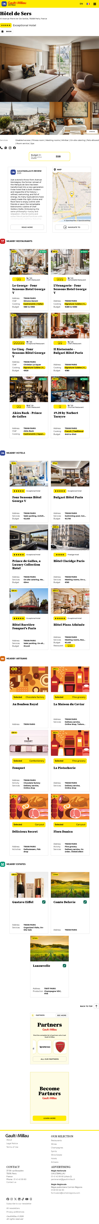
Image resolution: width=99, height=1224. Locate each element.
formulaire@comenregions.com (65, 1193)
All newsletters (13, 1208)
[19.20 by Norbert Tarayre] (70, 407)
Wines (54, 1144)
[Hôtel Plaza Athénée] (70, 619)
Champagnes (57, 1148)
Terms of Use (12, 1147)
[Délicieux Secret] (29, 825)
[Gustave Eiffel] (29, 903)
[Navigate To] (72, 199)
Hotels (54, 1158)
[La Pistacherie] (70, 761)
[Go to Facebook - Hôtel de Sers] (15, 148)
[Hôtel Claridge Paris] (70, 555)
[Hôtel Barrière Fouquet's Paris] (29, 619)
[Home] (17, 3)
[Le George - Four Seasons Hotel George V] (29, 280)
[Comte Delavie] (70, 903)
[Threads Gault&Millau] (31, 1199)
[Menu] (94, 4)
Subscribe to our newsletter (18, 1204)
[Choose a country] (88, 4)
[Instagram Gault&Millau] (11, 1199)
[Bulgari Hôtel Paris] (70, 492)
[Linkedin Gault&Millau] (19, 1199)
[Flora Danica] (70, 825)
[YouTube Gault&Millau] (26, 1199)
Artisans (54, 1162)
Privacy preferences (15, 1212)
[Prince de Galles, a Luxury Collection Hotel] (29, 555)
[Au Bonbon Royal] (29, 697)
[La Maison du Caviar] (70, 697)
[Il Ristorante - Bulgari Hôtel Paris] (70, 344)
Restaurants (56, 1140)
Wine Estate (56, 1155)
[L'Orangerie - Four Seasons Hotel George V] (70, 280)
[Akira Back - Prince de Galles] (29, 407)
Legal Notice (12, 1143)
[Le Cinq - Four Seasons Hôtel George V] (29, 344)
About (9, 1140)
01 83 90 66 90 (57, 1190)
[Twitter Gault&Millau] (15, 1199)
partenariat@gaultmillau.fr (63, 1179)
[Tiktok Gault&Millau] (23, 1199)
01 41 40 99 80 (20, 1179)
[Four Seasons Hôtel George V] (29, 492)
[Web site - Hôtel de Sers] (6, 148)
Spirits (54, 1151)
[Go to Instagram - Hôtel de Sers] (11, 148)
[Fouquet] (29, 761)
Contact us (11, 1182)
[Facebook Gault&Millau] (7, 1199)
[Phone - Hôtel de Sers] (2, 148)
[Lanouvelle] (49, 967)
